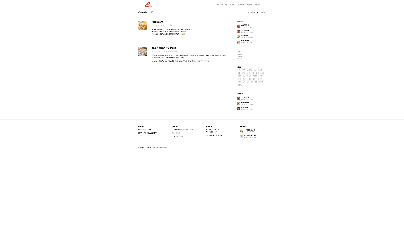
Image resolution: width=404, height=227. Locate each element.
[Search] (264, 4)
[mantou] (142, 51)
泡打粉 (257, 73)
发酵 (239, 73)
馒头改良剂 (246, 82)
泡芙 (262, 73)
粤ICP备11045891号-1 (163, 147)
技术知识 (165, 25)
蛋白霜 (245, 79)
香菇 (256, 82)
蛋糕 (250, 79)
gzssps (175, 25)
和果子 (243, 73)
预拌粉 (239, 82)
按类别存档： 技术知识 (147, 12)
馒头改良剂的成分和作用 (164, 48)
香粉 (252, 82)
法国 (253, 73)
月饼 (248, 73)
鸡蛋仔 (261, 82)
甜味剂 (239, 76)
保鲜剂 (243, 70)
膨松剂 (239, 79)
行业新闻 (239, 59)
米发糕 (249, 76)
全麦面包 (249, 70)
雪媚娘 (254, 79)
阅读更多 (182, 34)
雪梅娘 (260, 79)
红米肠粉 (255, 76)
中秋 (239, 70)
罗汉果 (261, 76)
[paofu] (142, 25)
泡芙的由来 (157, 22)
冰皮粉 (260, 70)
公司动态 (239, 54)
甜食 (244, 76)
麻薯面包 (240, 85)
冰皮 (255, 70)
